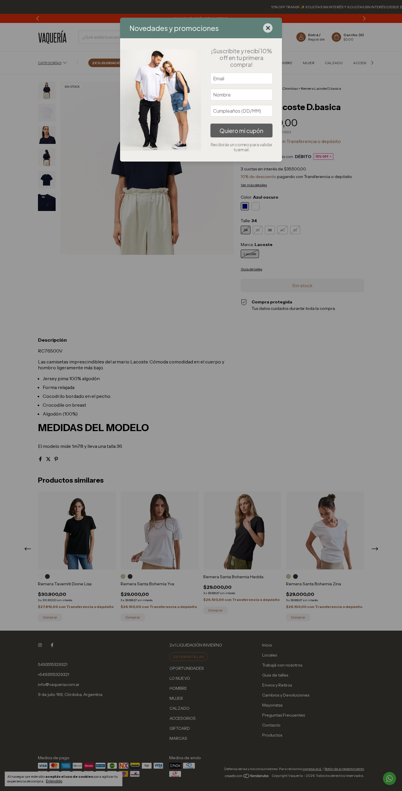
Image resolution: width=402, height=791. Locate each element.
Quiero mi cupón (241, 130)
